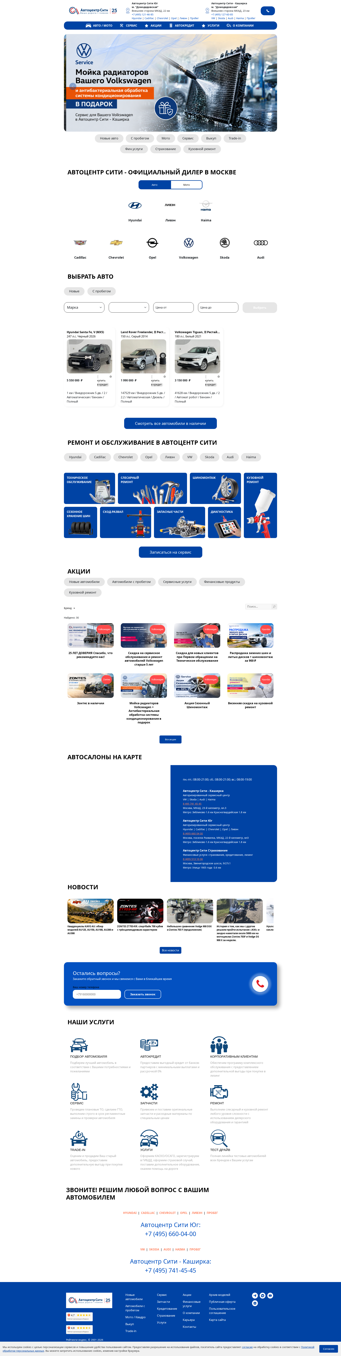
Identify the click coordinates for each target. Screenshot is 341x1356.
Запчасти (163, 1302)
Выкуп (211, 138)
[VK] (263, 1295)
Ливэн (183, 18)
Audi (230, 18)
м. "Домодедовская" (145, 7)
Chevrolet (162, 18)
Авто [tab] (154, 184)
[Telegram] (255, 1295)
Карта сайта (217, 1320)
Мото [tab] (186, 184)
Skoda (221, 18)
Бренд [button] (68, 608)
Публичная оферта (222, 1302)
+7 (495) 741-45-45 (170, 1270)
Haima (240, 18)
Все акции (170, 739)
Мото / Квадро (135, 1317)
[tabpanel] (170, 228)
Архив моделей (219, 1295)
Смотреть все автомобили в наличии (170, 423)
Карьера (189, 1320)
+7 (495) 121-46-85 (142, 14)
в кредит (102, 382)
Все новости (170, 950)
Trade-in (235, 138)
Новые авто (109, 138)
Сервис (188, 138)
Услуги (161, 1322)
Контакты (189, 1327)
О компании (191, 1313)
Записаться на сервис (170, 552)
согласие (247, 1347)
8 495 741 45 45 (192, 803)
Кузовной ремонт (202, 149)
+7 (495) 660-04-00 (170, 1234)
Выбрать (259, 308)
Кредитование (167, 1309)
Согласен (328, 1349)
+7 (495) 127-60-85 (222, 14)
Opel (174, 18)
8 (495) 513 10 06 (193, 859)
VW (213, 18)
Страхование (165, 149)
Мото (166, 138)
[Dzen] (255, 1303)
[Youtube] (270, 1295)
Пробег (194, 18)
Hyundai (137, 18)
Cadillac (149, 18)
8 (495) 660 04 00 (193, 833)
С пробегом (140, 138)
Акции (187, 1295)
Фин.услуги (134, 149)
